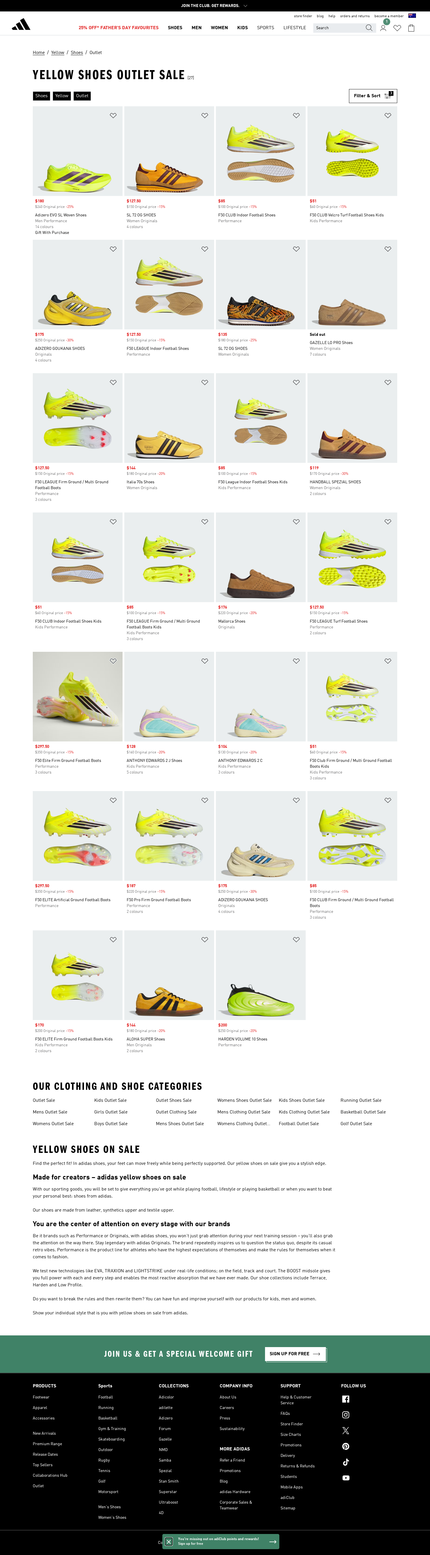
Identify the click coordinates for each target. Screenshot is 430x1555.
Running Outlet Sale (360, 1100)
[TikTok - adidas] (369, 1463)
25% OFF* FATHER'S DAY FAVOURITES (119, 28)
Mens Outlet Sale (50, 1112)
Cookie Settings (172, 1543)
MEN (197, 28)
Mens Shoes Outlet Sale (180, 1124)
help (332, 16)
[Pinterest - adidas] (369, 1447)
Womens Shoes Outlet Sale (244, 1100)
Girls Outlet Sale (111, 1112)
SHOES (175, 28)
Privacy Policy (201, 1543)
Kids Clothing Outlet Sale (304, 1112)
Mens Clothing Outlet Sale (243, 1112)
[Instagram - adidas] (369, 1416)
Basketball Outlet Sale (363, 1112)
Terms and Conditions (236, 1543)
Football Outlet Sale (299, 1124)
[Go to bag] (411, 28)
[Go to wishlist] (397, 28)
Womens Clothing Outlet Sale (242, 1124)
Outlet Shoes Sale (174, 1100)
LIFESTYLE (294, 28)
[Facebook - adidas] (369, 1400)
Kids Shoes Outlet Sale (302, 1100)
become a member (389, 16)
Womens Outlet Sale (53, 1124)
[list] (191, 96)
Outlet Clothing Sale (176, 1112)
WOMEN (219, 28)
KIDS (242, 28)
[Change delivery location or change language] (412, 16)
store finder (303, 16)
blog (320, 16)
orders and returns (355, 16)
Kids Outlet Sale (110, 1100)
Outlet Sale (44, 1100)
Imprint (265, 1543)
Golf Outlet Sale (356, 1124)
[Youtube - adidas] (369, 1479)
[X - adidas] (369, 1431)
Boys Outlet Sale (111, 1124)
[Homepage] (21, 25)
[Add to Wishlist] (113, 116)
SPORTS (265, 28)
